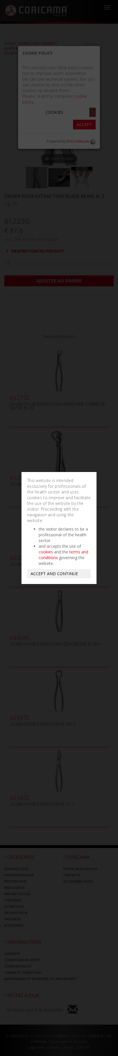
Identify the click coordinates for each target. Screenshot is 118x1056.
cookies (46, 552)
